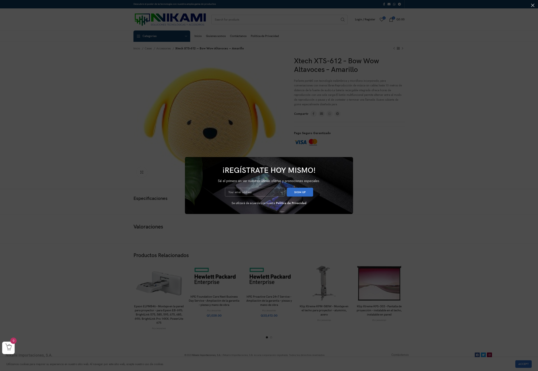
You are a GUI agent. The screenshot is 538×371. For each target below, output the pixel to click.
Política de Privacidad (291, 203)
